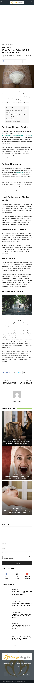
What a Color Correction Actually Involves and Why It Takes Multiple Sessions (17, 442)
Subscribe (27, 573)
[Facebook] (6, 674)
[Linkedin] (14, 674)
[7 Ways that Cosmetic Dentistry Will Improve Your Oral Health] (17, 463)
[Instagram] (10, 674)
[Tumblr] (23, 674)
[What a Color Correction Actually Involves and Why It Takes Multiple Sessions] (17, 428)
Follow (17, 573)
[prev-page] (3, 518)
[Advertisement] (17, 24)
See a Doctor (11, 119)
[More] (24, 61)
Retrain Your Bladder (13, 121)
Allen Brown (9, 55)
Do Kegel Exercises (13, 113)
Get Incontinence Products (15, 110)
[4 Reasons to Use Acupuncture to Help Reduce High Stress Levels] (17, 498)
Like (7, 573)
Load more (16, 645)
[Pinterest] (19, 674)
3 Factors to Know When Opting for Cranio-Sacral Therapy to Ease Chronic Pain (21, 638)
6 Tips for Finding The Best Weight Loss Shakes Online (25, 384)
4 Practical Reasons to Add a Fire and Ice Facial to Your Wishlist (21, 627)
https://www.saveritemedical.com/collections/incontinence (17, 135)
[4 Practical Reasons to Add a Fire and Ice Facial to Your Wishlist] (6, 626)
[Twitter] (28, 674)
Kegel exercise (20, 172)
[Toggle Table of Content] (25, 108)
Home (3, 44)
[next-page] (5, 518)
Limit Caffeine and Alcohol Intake (17, 115)
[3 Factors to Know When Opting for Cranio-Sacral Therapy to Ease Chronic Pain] (6, 637)
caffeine (28, 208)
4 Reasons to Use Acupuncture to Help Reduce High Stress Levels (17, 511)
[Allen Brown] (3, 56)
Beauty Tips (16, 439)
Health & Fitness (9, 44)
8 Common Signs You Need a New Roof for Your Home (9, 383)
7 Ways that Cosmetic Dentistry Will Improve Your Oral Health (17, 477)
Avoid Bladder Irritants (14, 117)
